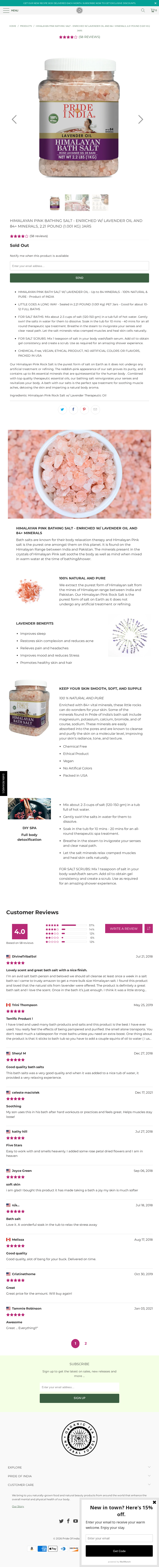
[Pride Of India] (79, 10)
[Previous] (15, 119)
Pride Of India (71, 1538)
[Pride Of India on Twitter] (61, 1521)
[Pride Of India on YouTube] (76, 1521)
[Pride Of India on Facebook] (68, 1521)
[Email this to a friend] (95, 409)
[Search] (144, 10)
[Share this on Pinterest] (84, 409)
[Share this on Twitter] (62, 409)
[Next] (139, 119)
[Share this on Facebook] (73, 409)
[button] (149, 928)
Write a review (124, 929)
